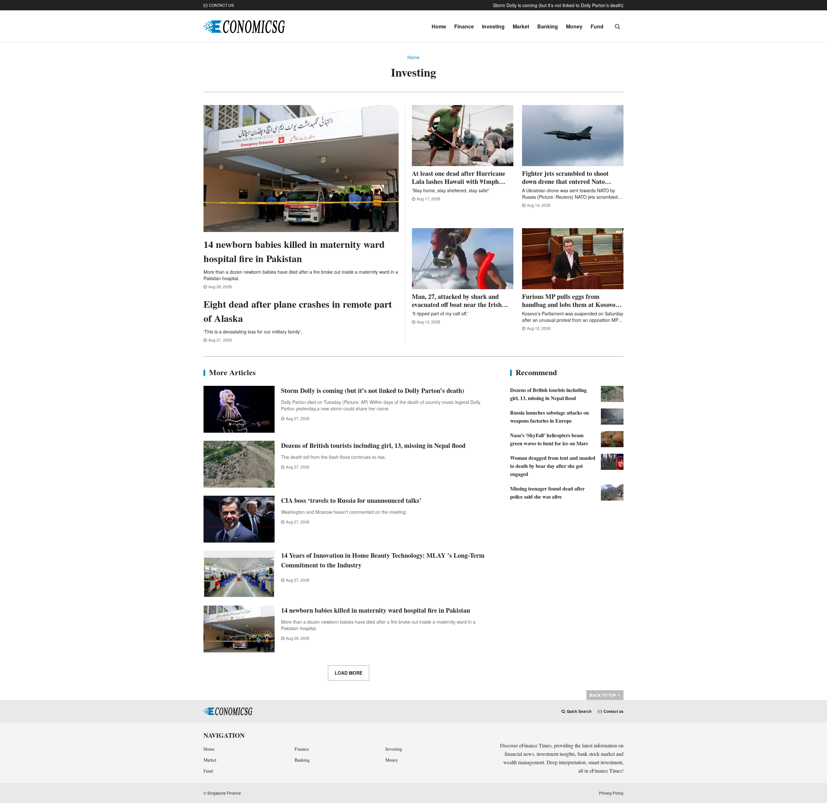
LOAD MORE (348, 673)
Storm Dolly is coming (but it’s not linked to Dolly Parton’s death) (558, 5)
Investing (493, 26)
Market (521, 26)
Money (574, 26)
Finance (464, 26)
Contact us (221, 5)
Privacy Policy (611, 793)
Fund (597, 26)
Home (439, 26)
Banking (547, 26)
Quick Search (579, 711)
